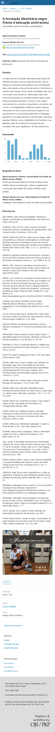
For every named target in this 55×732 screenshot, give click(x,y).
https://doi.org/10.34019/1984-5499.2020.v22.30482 (28, 54)
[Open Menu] (2, 2)
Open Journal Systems (13, 625)
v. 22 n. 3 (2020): (26, 8)
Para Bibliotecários (11, 671)
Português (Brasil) (11, 644)
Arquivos (13, 8)
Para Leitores (9, 663)
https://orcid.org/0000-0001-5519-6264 (20, 47)
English (7, 640)
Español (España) (11, 648)
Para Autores (9, 667)
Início (5, 8)
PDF (7, 582)
